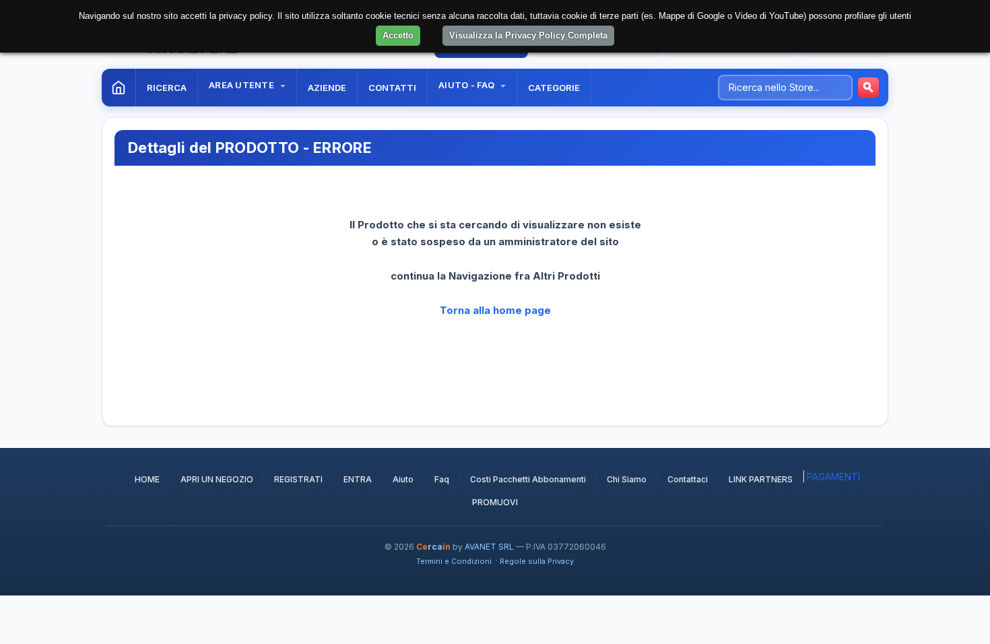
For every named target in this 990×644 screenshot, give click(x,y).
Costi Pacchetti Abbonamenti (528, 479)
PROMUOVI (495, 502)
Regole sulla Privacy (537, 561)
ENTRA (357, 479)
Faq (441, 479)
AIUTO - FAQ (467, 84)
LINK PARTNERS (761, 479)
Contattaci (687, 479)
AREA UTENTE (242, 84)
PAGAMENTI (833, 476)
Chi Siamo (627, 479)
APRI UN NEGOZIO (216, 479)
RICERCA (167, 87)
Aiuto (403, 479)
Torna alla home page (495, 310)
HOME (147, 479)
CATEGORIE (554, 87)
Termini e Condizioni (454, 561)
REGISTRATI (298, 479)
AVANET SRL (489, 547)
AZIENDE (327, 87)
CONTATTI (392, 87)
